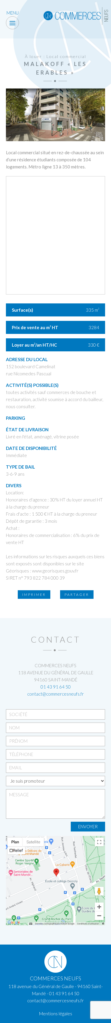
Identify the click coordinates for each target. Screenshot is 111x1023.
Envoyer (88, 826)
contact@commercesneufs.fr (55, 694)
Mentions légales (55, 1013)
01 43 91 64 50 (56, 686)
